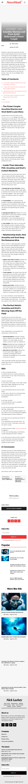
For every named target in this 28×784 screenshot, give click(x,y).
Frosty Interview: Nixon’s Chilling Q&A (7, 479)
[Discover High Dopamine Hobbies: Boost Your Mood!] (5, 578)
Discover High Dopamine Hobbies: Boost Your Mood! (17, 578)
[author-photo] (2, 614)
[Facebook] (9, 520)
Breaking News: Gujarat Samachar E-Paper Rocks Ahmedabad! (20, 480)
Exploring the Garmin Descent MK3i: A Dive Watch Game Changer (17, 572)
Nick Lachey (15, 43)
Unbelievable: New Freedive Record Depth (13, 637)
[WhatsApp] (19, 520)
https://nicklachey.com (14, 498)
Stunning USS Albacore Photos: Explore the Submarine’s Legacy (18, 565)
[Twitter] (12, 520)
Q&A (4, 99)
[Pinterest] (15, 520)
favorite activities (20, 428)
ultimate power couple (7, 117)
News (20, 28)
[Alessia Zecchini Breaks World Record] (5, 551)
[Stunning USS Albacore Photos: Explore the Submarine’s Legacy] (5, 565)
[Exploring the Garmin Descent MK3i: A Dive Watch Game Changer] (5, 572)
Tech (2, 760)
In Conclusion (6, 102)
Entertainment (11, 28)
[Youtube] (14, 724)
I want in (13, 536)
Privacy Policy (18, 540)
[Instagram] (6, 724)
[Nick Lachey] (14, 490)
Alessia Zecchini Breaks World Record (17, 551)
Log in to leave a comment (14, 508)
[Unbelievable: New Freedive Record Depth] (5, 558)
